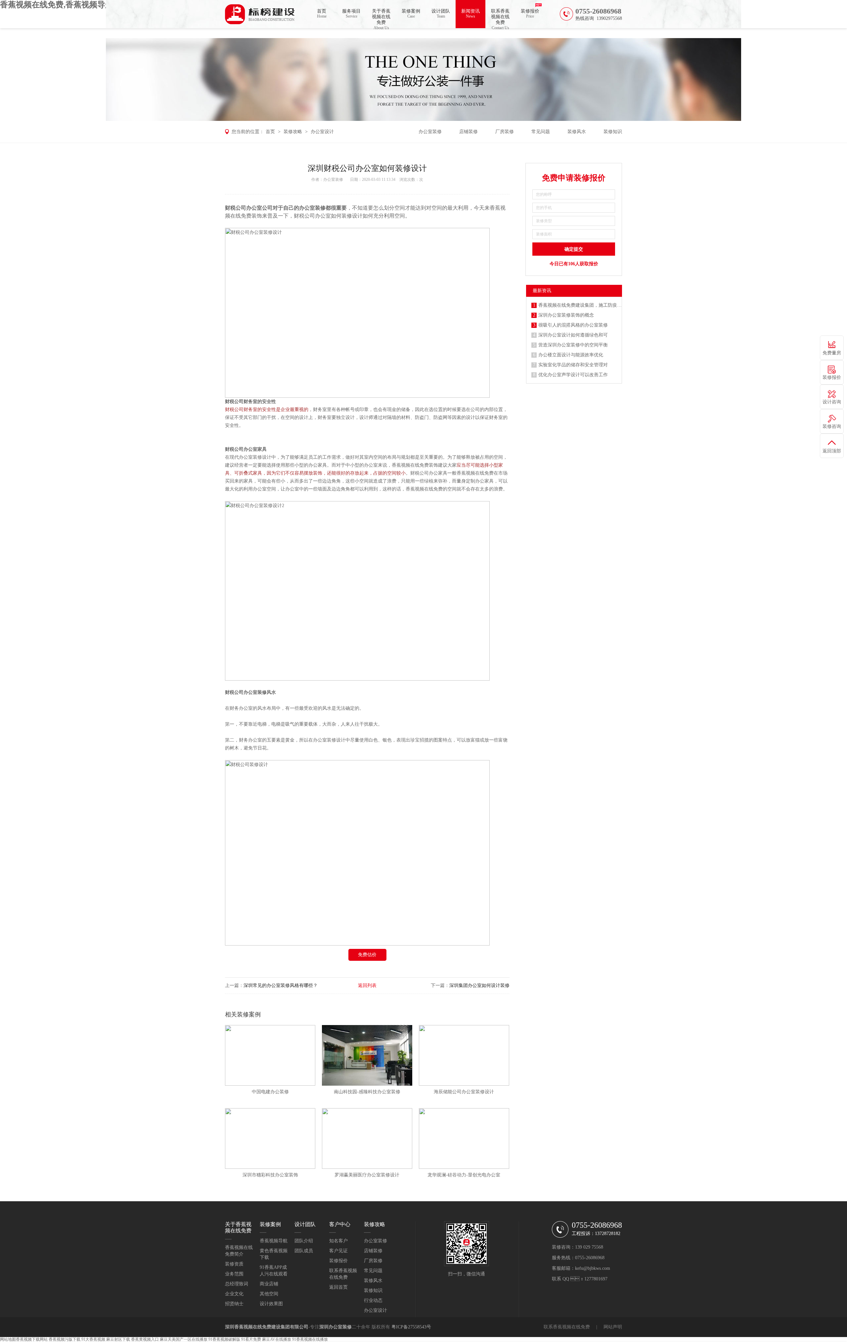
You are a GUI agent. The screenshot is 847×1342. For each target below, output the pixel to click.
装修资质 (234, 1264)
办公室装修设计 (329, 740)
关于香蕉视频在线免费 (381, 18)
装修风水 (576, 131)
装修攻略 (293, 131)
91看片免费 (251, 1339)
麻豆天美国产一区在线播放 (183, 1339)
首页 (322, 14)
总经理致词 (236, 1283)
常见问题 (540, 131)
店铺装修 (468, 131)
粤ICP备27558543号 (411, 1326)
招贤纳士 (234, 1303)
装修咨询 (832, 426)
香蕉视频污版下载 (64, 1339)
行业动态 (373, 1300)
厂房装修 (504, 131)
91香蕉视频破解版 (224, 1339)
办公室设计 (322, 131)
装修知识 (612, 131)
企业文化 (234, 1293)
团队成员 (303, 1250)
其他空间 (269, 1293)
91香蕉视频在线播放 (310, 1339)
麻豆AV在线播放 (276, 1339)
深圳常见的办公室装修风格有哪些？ (281, 985)
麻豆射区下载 (118, 1339)
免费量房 (832, 352)
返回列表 (367, 985)
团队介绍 (303, 1240)
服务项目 (351, 14)
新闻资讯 (470, 14)
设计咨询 (832, 401)
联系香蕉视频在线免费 (500, 18)
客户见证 (338, 1250)
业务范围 (234, 1273)
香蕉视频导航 (274, 1240)
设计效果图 (271, 1303)
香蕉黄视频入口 (145, 1339)
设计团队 (440, 14)
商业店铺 (269, 1283)
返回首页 (338, 1287)
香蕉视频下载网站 (32, 1339)
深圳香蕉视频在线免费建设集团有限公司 (266, 1326)
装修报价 (530, 14)
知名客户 (338, 1240)
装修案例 (411, 14)
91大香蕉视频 (93, 1339)
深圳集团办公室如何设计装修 (479, 985)
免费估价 (367, 954)
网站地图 (8, 1339)
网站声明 (612, 1326)
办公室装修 (430, 131)
